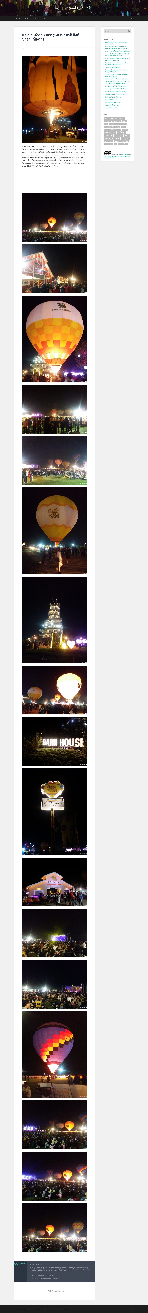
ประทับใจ (125, 129)
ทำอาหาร (106, 129)
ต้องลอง (114, 127)
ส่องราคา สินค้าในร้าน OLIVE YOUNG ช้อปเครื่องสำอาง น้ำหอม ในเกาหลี (117, 54)
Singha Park (66, 1267)
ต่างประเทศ (107, 127)
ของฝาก (124, 121)
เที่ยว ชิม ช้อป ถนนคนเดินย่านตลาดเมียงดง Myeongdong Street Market (117, 63)
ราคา (111, 135)
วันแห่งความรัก (79, 1269)
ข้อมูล (105, 124)
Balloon (38, 1267)
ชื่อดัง (125, 124)
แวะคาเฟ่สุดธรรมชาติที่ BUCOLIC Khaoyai (117, 89)
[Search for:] (117, 31)
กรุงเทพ (122, 118)
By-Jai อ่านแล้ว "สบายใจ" (74, 8)
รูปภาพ (120, 135)
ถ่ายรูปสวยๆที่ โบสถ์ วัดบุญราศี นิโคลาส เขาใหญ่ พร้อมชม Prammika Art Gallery (117, 82)
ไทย (115, 144)
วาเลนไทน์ (87, 1269)
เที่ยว (127, 141)
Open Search (132, 18)
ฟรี (118, 132)
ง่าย (117, 124)
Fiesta (51, 1267)
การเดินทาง (114, 121)
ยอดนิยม (123, 132)
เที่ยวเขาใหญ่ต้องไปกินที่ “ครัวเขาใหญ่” (116, 91)
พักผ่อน (113, 132)
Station (111, 118)
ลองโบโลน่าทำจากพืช (111, 108)
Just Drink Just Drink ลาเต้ (112, 102)
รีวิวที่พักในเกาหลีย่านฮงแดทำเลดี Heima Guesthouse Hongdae (116, 75)
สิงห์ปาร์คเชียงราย (43, 1271)
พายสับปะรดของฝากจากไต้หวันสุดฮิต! (43, 1275)
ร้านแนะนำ (107, 138)
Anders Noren (61, 1309)
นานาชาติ (49, 1269)
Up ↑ (132, 1309)
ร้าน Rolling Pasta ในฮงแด (112, 67)
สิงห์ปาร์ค (34, 1271)
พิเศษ (61, 1269)
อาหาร (55, 1271)
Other (54, 18)
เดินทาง (116, 141)
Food (18, 18)
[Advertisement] (54, 181)
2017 (33, 1267)
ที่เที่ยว (112, 129)
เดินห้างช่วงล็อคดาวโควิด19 (113, 97)
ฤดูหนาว (66, 1269)
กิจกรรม (72, 1267)
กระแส (116, 118)
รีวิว (116, 135)
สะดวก (128, 138)
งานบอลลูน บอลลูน (81, 1267)
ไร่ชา (64, 1271)
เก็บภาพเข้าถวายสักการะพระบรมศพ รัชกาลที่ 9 (45, 1278)
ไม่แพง (120, 144)
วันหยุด (117, 138)
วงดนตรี (71, 1269)
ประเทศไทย (107, 132)
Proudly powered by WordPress (25, 1309)
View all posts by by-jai (20, 1264)
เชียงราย (59, 1271)
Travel (35, 18)
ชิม (121, 124)
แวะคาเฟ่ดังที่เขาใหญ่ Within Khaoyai (115, 86)
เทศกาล (122, 141)
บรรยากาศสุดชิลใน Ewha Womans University (117, 51)
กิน (119, 121)
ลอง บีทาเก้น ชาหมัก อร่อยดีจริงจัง (114, 94)
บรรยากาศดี (55, 1269)
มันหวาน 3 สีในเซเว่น (111, 100)
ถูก (118, 127)
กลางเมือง (106, 121)
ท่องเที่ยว (42, 1269)
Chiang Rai (44, 1267)
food (105, 118)
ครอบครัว (111, 124)
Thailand (34, 1264)
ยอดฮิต (106, 135)
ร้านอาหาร (126, 135)
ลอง (113, 138)
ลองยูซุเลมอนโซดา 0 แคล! (112, 105)
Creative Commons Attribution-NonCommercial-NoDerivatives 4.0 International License (117, 156)
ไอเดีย (125, 144)
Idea (26, 18)
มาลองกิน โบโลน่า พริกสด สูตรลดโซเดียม (116, 79)
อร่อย (50, 1271)
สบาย (123, 138)
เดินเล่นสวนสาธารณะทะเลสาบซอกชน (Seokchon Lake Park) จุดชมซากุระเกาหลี (116, 47)
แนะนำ (110, 144)
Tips (45, 18)
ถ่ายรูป (123, 127)
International (57, 1267)
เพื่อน (105, 144)
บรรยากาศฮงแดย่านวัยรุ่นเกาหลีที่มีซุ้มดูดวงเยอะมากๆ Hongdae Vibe (117, 59)
